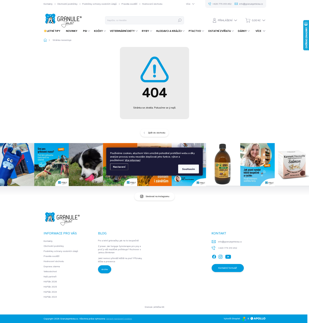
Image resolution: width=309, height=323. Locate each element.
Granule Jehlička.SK (154, 306)
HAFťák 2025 (50, 286)
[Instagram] (220, 256)
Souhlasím (188, 169)
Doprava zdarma (52, 266)
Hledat (180, 20)
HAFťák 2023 (50, 296)
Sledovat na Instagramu (157, 196)
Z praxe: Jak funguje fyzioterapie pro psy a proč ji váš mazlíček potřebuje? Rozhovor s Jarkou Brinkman (119, 249)
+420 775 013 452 (227, 247)
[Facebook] (214, 256)
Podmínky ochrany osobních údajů (99, 3)
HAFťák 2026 (50, 281)
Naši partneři (50, 276)
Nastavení (119, 166)
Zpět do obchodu (156, 132)
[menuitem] (53, 31)
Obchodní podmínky (67, 3)
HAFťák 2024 (50, 291)
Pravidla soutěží (129, 3)
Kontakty (48, 3)
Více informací (132, 160)
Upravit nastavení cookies (119, 318)
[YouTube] (228, 256)
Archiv (104, 269)
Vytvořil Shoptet (232, 318)
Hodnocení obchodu (152, 3)
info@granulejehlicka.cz (230, 241)
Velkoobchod (50, 271)
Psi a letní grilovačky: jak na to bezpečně (118, 240)
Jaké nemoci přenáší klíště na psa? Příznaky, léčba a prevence (120, 260)
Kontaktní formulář (227, 267)
